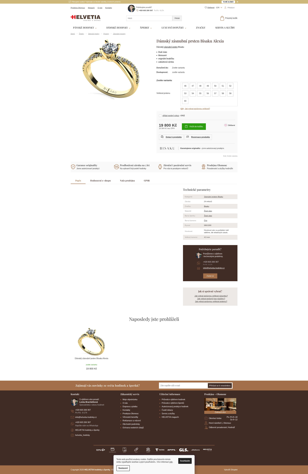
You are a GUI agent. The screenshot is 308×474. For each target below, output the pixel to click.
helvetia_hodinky (82, 435)
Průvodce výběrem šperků (173, 403)
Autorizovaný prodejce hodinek (175, 406)
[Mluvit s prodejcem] (171, 137)
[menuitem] (85, 28)
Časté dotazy (167, 410)
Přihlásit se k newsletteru (220, 386)
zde (171, 462)
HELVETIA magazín (170, 417)
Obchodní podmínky (131, 424)
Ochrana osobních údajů (133, 428)
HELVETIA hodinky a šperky (87, 430)
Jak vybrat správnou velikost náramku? (211, 296)
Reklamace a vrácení (132, 421)
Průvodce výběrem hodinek (173, 399)
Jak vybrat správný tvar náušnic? (211, 299)
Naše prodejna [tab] (127, 180)
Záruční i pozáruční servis (177, 165)
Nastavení (123, 468)
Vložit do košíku (196, 127)
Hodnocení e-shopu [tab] (100, 180)
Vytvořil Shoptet (230, 470)
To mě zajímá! (228, 2)
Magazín (91, 8)
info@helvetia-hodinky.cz (214, 268)
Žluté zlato (208, 211)
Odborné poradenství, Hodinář (222, 427)
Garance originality (86, 165)
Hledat (177, 18)
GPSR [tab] (147, 180)
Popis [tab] (78, 180)
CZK (218, 7)
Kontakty (108, 8)
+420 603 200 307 (211, 262)
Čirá (205, 221)
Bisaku (206, 206)
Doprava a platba (130, 406)
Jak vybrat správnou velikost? (197, 109)
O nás (100, 8)
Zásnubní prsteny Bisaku (213, 197)
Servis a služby (168, 414)
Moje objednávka (130, 399)
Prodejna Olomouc (78, 8)
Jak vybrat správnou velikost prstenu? (211, 301)
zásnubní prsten (171, 47)
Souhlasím (185, 461)
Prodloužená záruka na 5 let (135, 165)
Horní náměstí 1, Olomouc (220, 423)
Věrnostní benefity (130, 417)
